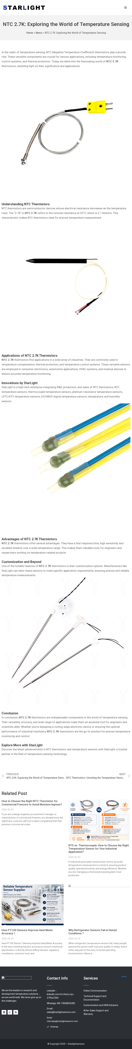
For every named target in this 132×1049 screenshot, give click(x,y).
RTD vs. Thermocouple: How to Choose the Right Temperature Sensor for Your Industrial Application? (98, 849)
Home (29, 32)
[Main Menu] (126, 7)
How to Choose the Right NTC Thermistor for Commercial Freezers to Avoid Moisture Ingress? (32, 802)
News (39, 32)
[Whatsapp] (10, 1012)
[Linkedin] (4, 1012)
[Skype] (15, 1012)
